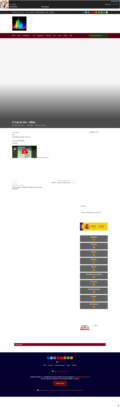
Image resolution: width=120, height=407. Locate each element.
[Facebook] (83, 12)
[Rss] (102, 12)
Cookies (52, 12)
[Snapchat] (107, 12)
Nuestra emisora (40, 12)
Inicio (13, 35)
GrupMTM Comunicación (82, 377)
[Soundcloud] (96, 12)
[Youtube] (94, 12)
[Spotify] (99, 12)
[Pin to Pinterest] (52, 176)
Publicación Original (42, 157)
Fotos (59, 35)
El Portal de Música (19, 125)
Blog (19, 35)
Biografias (41, 35)
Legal (47, 12)
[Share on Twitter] (49, 176)
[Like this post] (41, 176)
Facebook (83, 206)
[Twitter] (86, 12)
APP (27, 12)
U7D (54, 35)
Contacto (31, 12)
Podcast (48, 35)
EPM (71, 35)
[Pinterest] (91, 12)
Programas (26, 35)
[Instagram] (88, 12)
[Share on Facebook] (45, 176)
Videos (65, 35)
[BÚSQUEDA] (106, 35)
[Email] (104, 12)
